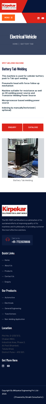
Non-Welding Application (15, 319)
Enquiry (8, 282)
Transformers (10, 314)
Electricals (9, 303)
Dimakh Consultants (33, 397)
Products (8, 271)
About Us (8, 265)
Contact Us (9, 276)
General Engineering (13, 308)
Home (15, 44)
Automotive (10, 297)
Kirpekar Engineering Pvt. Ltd (26, 391)
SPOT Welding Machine (13, 63)
